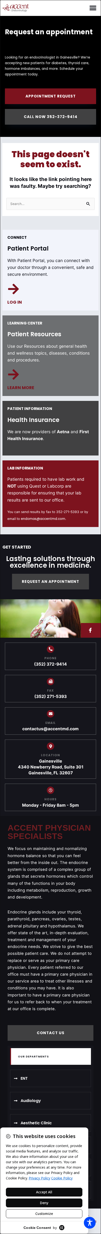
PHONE (50, 658)
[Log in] (13, 289)
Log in (14, 302)
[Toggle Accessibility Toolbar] (89, 1222)
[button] (93, 7)
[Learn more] (13, 374)
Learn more (20, 388)
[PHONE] (50, 649)
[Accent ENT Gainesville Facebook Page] (91, 630)
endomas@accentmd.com (43, 518)
